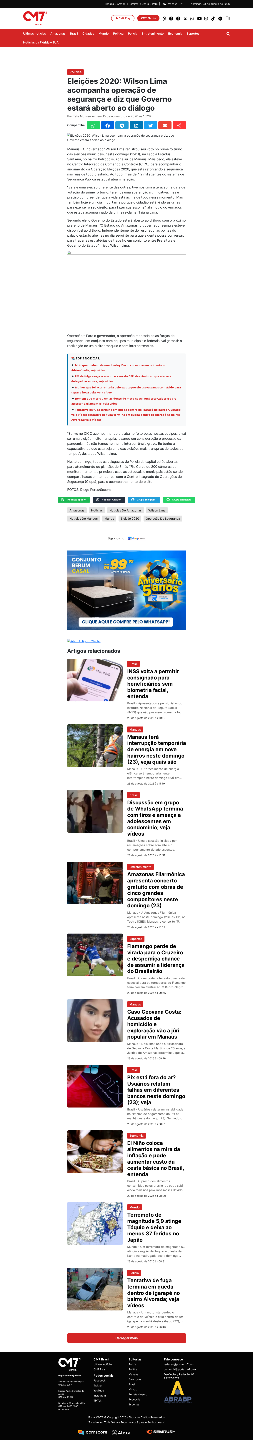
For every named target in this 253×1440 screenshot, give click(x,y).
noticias (97, 510)
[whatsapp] (192, 18)
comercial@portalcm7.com (179, 1369)
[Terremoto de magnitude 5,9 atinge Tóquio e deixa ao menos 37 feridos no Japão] (95, 1223)
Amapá (121, 3)
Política (118, 33)
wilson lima (157, 510)
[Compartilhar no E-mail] (165, 125)
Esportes (193, 33)
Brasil (74, 33)
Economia (175, 33)
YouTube (99, 1390)
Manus (109, 518)
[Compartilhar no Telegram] (122, 125)
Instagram (100, 1395)
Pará (155, 3)
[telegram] (220, 18)
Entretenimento (153, 33)
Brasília (109, 3)
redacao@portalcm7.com (179, 1364)
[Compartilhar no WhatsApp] (93, 125)
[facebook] (171, 18)
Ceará (145, 3)
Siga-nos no (115, 538)
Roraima (134, 3)
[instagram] (206, 18)
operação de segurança (163, 518)
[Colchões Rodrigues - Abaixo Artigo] (126, 590)
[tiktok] (213, 18)
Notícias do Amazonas (125, 510)
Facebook (100, 1380)
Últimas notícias (34, 33)
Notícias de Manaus (83, 518)
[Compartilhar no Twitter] (150, 125)
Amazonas (58, 33)
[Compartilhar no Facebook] (107, 125)
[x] (185, 18)
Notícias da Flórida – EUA (41, 42)
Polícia (132, 33)
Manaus (135, 729)
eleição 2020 (130, 518)
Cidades (88, 33)
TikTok (97, 1400)
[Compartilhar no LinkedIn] (136, 125)
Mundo (104, 33)
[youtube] (199, 18)
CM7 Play (99, 1369)
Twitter (98, 1385)
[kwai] (164, 18)
